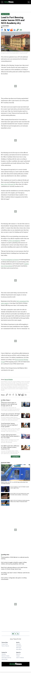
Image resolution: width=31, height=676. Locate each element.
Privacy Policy (5, 644)
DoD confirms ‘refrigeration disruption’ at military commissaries (14, 578)
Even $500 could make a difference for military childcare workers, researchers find (10, 447)
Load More (15, 457)
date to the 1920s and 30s (8, 184)
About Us (18, 654)
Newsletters (18, 646)
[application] (15, 472)
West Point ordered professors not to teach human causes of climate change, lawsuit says (14, 568)
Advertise (4, 654)
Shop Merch (19, 649)
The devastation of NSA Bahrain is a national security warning (15, 558)
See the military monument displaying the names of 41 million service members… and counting (19, 494)
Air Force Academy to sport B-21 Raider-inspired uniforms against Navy (19, 487)
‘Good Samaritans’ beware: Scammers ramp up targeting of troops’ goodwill (9, 425)
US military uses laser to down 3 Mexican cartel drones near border (15, 573)
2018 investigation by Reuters (10, 259)
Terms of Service (5, 646)
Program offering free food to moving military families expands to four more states (10, 436)
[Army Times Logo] (8, 2)
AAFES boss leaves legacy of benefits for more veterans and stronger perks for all (9, 404)
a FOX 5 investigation (14, 240)
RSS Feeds (18, 647)
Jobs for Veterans (20, 657)
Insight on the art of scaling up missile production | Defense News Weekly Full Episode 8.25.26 (20, 501)
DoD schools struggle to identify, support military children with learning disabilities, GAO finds (14, 563)
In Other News (5, 400)
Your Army (5, 14)
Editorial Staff (4, 659)
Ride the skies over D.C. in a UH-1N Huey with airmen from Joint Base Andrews (14, 482)
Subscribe (18, 644)
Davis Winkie (5, 25)
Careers (18, 656)
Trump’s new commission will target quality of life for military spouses (10, 414)
